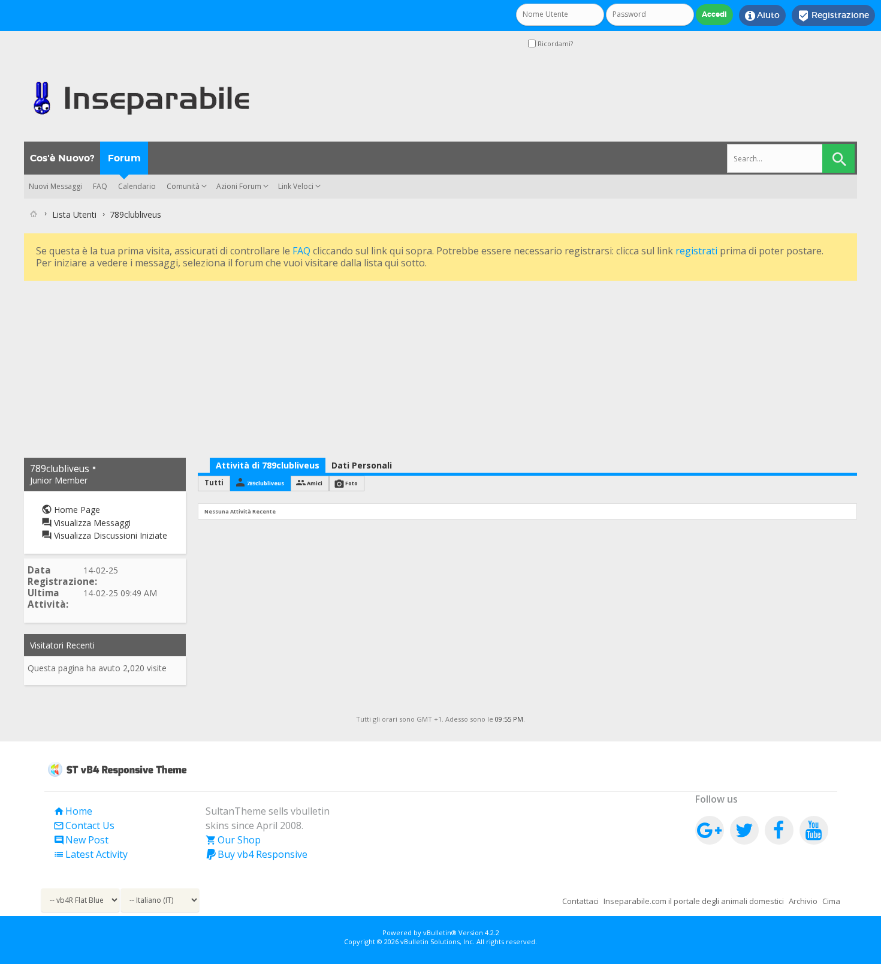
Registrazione (833, 16)
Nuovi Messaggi (55, 186)
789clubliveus (265, 483)
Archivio (803, 901)
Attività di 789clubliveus (267, 465)
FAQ (100, 186)
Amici (314, 483)
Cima (831, 901)
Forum (124, 158)
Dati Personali (361, 465)
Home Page (76, 509)
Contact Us (83, 825)
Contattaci (580, 901)
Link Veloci (295, 186)
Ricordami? (554, 43)
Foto (351, 483)
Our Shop (233, 839)
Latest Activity (90, 854)
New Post (80, 839)
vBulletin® (440, 932)
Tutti (214, 483)
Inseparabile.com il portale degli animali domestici (694, 901)
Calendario (137, 186)
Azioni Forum (238, 186)
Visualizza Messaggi (91, 522)
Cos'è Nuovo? (62, 158)
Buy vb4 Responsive (256, 854)
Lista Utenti (74, 214)
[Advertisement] (383, 368)
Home (72, 811)
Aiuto (762, 16)
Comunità (183, 186)
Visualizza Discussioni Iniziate (109, 535)
